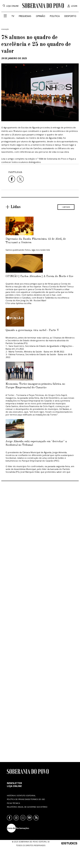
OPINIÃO (40, 16)
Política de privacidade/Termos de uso (26, 799)
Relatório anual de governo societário (27, 807)
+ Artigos (66, 207)
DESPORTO (70, 16)
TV (12, 16)
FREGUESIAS (25, 16)
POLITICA (55, 16)
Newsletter (14, 783)
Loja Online (12, 6)
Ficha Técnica (13, 803)
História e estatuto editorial (21, 795)
